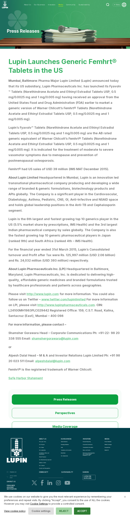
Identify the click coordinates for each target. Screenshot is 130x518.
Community (70, 5)
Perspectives (65, 413)
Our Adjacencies (64, 455)
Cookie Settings (39, 503)
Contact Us (11, 481)
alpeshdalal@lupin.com (52, 361)
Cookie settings (41, 511)
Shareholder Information (88, 447)
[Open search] (108, 5)
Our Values (41, 447)
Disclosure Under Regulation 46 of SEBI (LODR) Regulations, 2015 (89, 454)
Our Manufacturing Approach (45, 459)
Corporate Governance (87, 444)
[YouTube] (67, 483)
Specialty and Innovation (66, 450)
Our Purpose (42, 444)
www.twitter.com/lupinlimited (63, 299)
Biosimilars (63, 453)
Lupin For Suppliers (87, 477)
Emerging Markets (65, 444)
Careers (86, 472)
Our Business (39, 5)
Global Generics (64, 441)
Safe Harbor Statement (25, 378)
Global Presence (42, 456)
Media (60, 5)
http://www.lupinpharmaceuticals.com (66, 305)
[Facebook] (42, 482)
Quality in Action (42, 462)
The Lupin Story (42, 441)
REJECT (64, 511)
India (62, 447)
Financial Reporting (87, 441)
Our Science (42, 465)
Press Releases (65, 399)
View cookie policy (15, 511)
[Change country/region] (124, 5)
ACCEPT (82, 511)
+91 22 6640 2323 (13, 476)
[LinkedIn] (49, 482)
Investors (51, 5)
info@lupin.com (13, 471)
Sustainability (84, 5)
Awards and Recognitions (44, 468)
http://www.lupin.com (43, 294)
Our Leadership (42, 450)
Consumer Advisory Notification (12, 487)
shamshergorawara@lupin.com (55, 338)
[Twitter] (34, 482)
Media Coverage (65, 426)
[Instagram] (58, 482)
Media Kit (107, 450)
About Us (27, 5)
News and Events (86, 450)
